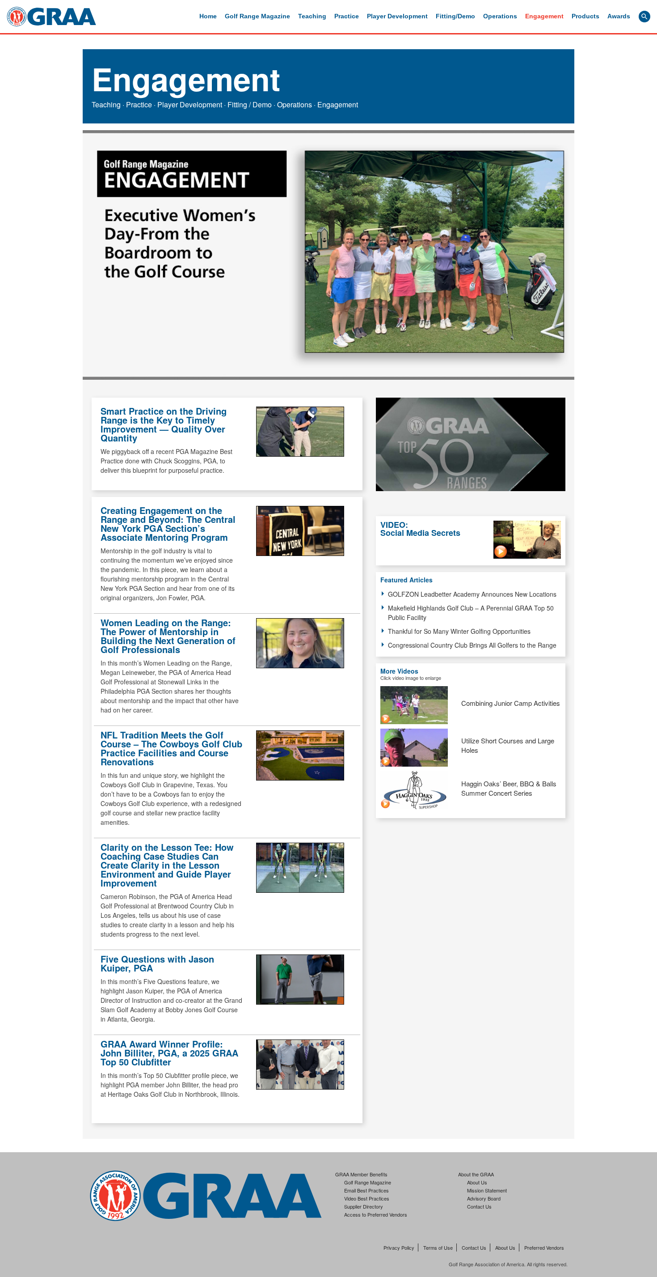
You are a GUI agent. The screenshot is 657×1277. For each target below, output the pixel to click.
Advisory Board (484, 1198)
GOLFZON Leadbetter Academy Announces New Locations (472, 594)
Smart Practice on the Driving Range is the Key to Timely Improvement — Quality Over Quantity (164, 424)
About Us (477, 1182)
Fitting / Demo (249, 104)
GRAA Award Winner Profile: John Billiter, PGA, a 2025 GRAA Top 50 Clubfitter (169, 1052)
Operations (500, 16)
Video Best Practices (366, 1198)
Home (208, 16)
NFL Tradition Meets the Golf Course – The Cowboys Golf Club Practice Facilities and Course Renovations (171, 748)
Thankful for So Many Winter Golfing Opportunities (459, 631)
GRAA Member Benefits (361, 1174)
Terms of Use (438, 1247)
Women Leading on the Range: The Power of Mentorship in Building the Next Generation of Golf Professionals (168, 636)
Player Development (397, 16)
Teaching (312, 16)
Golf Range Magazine (257, 16)
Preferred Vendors (544, 1247)
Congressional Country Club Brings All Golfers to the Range (472, 645)
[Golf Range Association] (51, 16)
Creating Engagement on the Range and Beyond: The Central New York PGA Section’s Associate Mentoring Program (168, 523)
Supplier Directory (363, 1206)
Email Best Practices (366, 1190)
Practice (346, 16)
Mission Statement (487, 1190)
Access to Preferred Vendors (375, 1214)
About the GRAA (476, 1174)
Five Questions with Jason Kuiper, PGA (157, 963)
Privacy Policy (398, 1247)
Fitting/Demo (455, 16)
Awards (618, 16)
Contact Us (479, 1206)
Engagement (544, 16)
